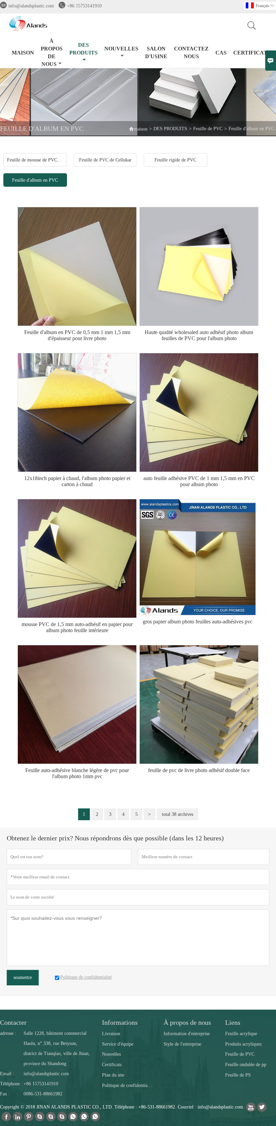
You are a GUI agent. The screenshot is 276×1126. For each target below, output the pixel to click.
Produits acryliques (243, 1044)
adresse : (8, 1033)
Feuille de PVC (207, 128)
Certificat (250, 53)
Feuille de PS (238, 1075)
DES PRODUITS (83, 49)
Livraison (111, 1033)
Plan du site (113, 1075)
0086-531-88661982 (43, 1093)
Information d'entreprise (187, 1033)
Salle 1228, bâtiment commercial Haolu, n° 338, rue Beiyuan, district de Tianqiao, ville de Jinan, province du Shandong (57, 1048)
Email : (7, 1073)
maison (138, 129)
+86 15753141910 (84, 5)
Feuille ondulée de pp (245, 1064)
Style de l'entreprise (182, 1044)
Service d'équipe (117, 1044)
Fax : (5, 1093)
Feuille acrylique (241, 1033)
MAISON (23, 53)
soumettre (22, 977)
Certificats (112, 1064)
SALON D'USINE (156, 52)
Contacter (13, 1022)
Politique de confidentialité (127, 1085)
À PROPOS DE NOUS (52, 52)
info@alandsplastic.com (31, 5)
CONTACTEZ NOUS (191, 52)
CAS (221, 53)
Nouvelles (111, 1054)
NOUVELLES (121, 48)
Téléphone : (11, 1083)
